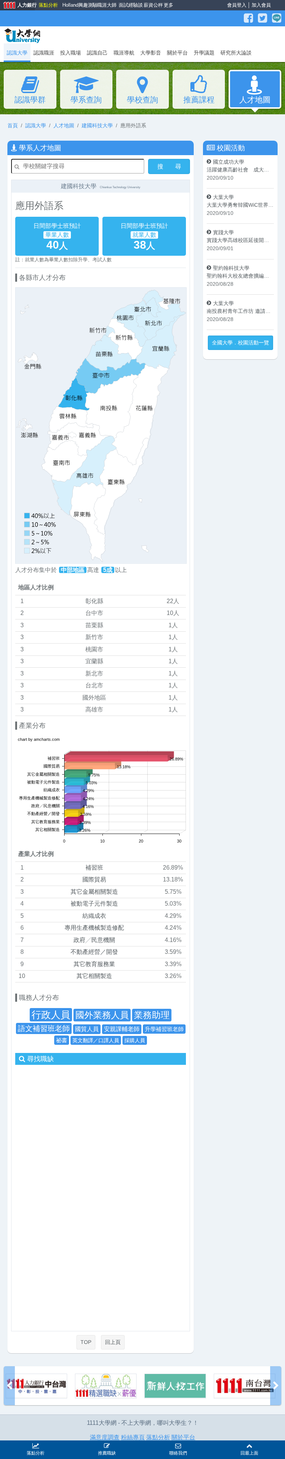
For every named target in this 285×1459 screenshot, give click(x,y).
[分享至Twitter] (263, 18)
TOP (86, 1342)
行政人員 (51, 1014)
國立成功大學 (228, 162)
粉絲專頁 (133, 1437)
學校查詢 (142, 99)
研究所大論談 (236, 53)
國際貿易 (94, 879)
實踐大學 (223, 232)
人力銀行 (17, 5)
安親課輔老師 (122, 1029)
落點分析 (48, 5)
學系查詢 (86, 99)
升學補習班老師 (164, 1029)
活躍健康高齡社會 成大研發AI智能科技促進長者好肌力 (240, 169)
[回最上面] (249, 1445)
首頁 (12, 125)
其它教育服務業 (94, 964)
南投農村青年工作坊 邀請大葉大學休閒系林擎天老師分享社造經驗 (240, 311)
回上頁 (113, 1342)
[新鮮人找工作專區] (106, 1386)
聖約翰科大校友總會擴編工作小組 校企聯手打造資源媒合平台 (240, 275)
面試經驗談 (129, 5)
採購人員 (134, 1040)
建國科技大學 (97, 125)
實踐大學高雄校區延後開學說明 (240, 240)
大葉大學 (223, 197)
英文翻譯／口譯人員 (95, 1040)
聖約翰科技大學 (231, 268)
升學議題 (204, 53)
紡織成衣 (94, 916)
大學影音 (150, 53)
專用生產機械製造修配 (94, 928)
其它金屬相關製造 (94, 892)
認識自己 (97, 53)
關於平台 (177, 53)
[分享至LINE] (276, 18)
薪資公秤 (152, 5)
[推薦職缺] (106, 1445)
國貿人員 (87, 1029)
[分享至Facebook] (249, 18)
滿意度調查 (104, 1437)
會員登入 (236, 5)
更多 (168, 5)
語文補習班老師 (44, 1028)
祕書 (61, 1040)
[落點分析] (244, 1386)
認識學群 (30, 99)
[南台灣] (175, 1386)
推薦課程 (198, 99)
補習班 (94, 867)
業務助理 (152, 1015)
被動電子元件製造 (94, 903)
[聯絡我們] (178, 1445)
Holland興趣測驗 (78, 5)
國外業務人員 (102, 1015)
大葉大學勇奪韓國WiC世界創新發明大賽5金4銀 (240, 204)
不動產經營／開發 (94, 952)
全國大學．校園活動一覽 (240, 343)
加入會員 (261, 5)
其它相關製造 (94, 976)
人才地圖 (255, 99)
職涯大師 (106, 5)
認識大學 (35, 125)
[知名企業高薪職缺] (36, 1386)
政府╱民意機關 (94, 940)
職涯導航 (124, 53)
